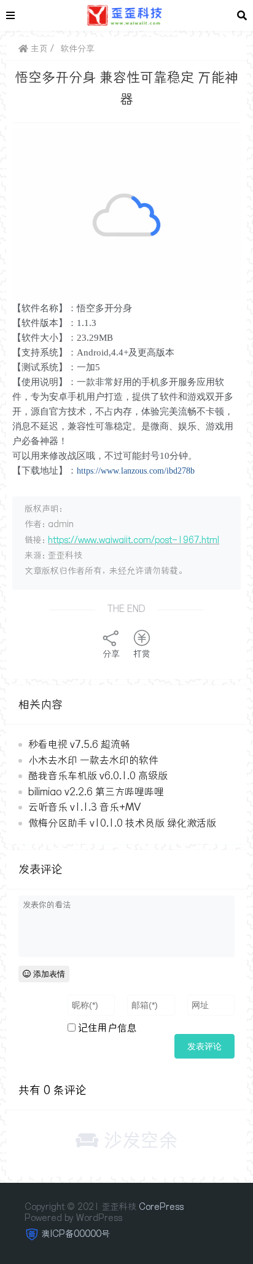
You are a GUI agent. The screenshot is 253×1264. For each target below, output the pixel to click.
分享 (111, 653)
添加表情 (48, 974)
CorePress (161, 1206)
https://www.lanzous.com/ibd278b (136, 470)
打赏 (141, 653)
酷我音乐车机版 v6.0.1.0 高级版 (98, 775)
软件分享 (77, 48)
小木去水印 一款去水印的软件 (93, 760)
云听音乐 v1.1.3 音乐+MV (84, 807)
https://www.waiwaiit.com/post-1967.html (133, 540)
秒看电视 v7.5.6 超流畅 (79, 744)
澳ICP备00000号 (76, 1233)
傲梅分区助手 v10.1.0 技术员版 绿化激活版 (122, 823)
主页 (38, 48)
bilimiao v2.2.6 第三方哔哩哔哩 (96, 791)
